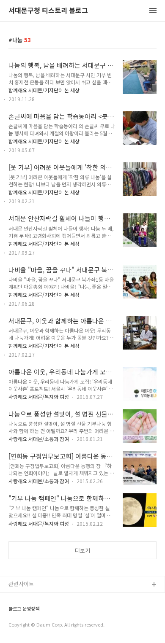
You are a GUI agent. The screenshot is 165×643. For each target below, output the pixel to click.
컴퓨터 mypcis (26, 625)
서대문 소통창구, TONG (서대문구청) (52, 599)
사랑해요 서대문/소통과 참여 (38, 438)
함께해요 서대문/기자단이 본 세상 (44, 90)
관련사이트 (21, 584)
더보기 (82, 550)
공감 (14, 612)
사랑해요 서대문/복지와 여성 (38, 396)
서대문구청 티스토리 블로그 (48, 10)
